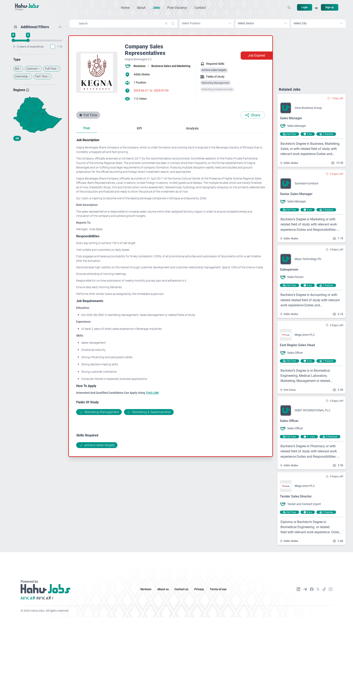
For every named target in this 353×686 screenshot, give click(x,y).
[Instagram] (330, 589)
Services (145, 589)
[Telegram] (305, 589)
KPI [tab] (139, 128)
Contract (32, 68)
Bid (17, 68)
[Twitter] (317, 589)
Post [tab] (86, 128)
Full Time (50, 68)
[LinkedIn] (298, 589)
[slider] (13, 40)
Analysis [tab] (192, 128)
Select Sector (246, 23)
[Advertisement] (37, 176)
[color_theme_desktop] (289, 7)
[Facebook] (312, 589)
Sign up (329, 7)
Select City (300, 23)
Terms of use (218, 589)
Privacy (199, 589)
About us (163, 589)
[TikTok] (324, 589)
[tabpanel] (170, 292)
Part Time (41, 76)
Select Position (191, 23)
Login (304, 7)
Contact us (181, 589)
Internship (21, 76)
